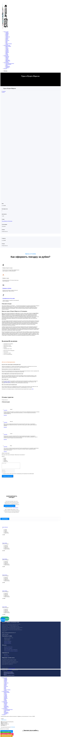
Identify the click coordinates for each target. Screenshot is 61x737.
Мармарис (7, 52)
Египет (7, 37)
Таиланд (7, 58)
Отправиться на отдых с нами (9, 298)
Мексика (7, 57)
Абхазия (7, 32)
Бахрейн (7, 34)
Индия (7, 39)
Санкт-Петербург (8, 64)
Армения (7, 33)
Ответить (5, 415)
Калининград (8, 66)
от (2, 205)
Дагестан (7, 67)
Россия (7, 44)
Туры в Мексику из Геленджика (7, 221)
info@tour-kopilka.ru (7, 381)
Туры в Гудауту (4, 574)
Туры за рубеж (6, 31)
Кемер (7, 53)
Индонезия (7, 40)
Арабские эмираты (9, 43)
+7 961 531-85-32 (15, 507)
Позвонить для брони (7, 288)
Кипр (6, 41)
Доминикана (8, 36)
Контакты (5, 68)
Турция (7, 59)
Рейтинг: (3, 456)
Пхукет (7, 47)
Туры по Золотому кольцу (10, 63)
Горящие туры (6, 55)
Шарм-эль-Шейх (8, 46)
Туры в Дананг (4, 590)
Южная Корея (8, 60)
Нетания (7, 51)
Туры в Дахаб (4, 606)
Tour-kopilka (9, 670)
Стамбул (7, 49)
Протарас (7, 50)
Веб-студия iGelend (12, 668)
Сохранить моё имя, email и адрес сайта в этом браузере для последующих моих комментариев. (18, 473)
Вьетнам (5, 681)
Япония (7, 61)
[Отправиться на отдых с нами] (3, 295)
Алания (7, 54)
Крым (7, 65)
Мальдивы (7, 56)
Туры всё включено (7, 45)
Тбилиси (7, 48)
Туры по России (6, 62)
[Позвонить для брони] (3, 284)
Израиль (7, 38)
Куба (6, 42)
